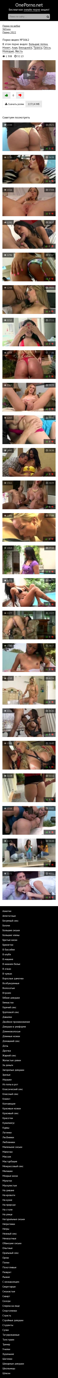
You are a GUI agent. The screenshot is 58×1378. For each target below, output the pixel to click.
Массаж (6, 1156)
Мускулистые (9, 1185)
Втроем (6, 992)
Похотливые (9, 1267)
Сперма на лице (11, 1305)
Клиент (6, 1098)
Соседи (6, 1301)
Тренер (6, 1344)
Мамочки (7, 1151)
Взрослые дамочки (13, 978)
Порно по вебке (11, 25)
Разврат (6, 1272)
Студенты (7, 1325)
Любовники (8, 1142)
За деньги (7, 1065)
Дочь (5, 1045)
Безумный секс (10, 920)
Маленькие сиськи (12, 1146)
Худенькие (8, 1354)
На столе (7, 1209)
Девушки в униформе (14, 1026)
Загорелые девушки (13, 1069)
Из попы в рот (10, 1084)
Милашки (7, 1171)
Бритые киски (9, 939)
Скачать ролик (23, 104)
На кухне (7, 1199)
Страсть (6, 1315)
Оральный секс (10, 1252)
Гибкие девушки (11, 997)
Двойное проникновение (16, 1021)
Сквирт (6, 1296)
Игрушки (7, 1079)
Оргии (5, 1257)
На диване (8, 1190)
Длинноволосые (11, 1031)
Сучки (5, 1329)
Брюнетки (7, 944)
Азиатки (6, 911)
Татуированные (10, 1334)
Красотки (7, 1118)
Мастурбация (9, 1161)
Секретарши (9, 1286)
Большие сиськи (11, 930)
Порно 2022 (9, 32)
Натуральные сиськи (13, 1219)
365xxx (6, 29)
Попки (5, 1262)
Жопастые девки (11, 1060)
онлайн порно (32, 9)
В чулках (7, 973)
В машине (7, 959)
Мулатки (7, 1180)
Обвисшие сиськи (11, 1243)
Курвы (5, 1127)
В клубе (6, 954)
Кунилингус (8, 1122)
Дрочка (6, 1050)
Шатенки (7, 1358)
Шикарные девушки (13, 1363)
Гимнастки (8, 1002)
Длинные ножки (11, 1036)
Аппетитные (9, 915)
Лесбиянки (8, 1137)
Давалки (7, 1016)
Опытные (7, 1248)
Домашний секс (11, 1041)
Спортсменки (9, 1310)
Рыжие (6, 1276)
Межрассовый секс (12, 1166)
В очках (6, 968)
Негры (5, 1228)
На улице (7, 1214)
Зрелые (6, 1074)
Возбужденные (10, 983)
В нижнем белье (11, 964)
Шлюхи (6, 1373)
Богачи (6, 925)
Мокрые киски (10, 1175)
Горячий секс (9, 1007)
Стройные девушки (12, 1320)
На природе (9, 1204)
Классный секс (10, 1094)
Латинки (7, 1132)
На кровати (8, 1195)
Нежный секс (9, 1233)
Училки (6, 1349)
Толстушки (8, 1339)
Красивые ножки (11, 1108)
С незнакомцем (10, 1281)
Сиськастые (8, 1291)
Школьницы (8, 1368)
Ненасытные (9, 1238)
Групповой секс (10, 1012)
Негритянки (8, 1224)
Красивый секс (10, 1113)
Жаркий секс (9, 1055)
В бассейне (8, 949)
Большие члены (10, 935)
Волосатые (8, 988)
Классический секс (12, 1089)
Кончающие (8, 1103)
